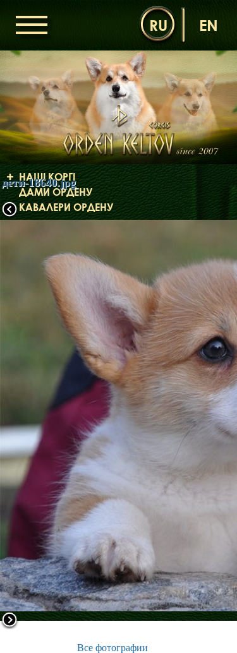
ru (158, 25)
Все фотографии (112, 647)
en (208, 25)
